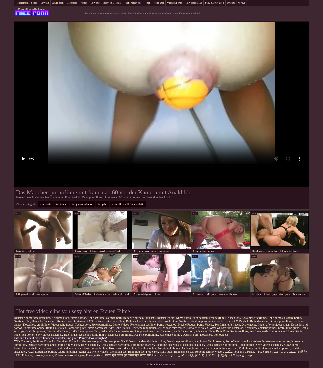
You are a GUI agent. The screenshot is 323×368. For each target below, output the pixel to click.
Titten (147, 2)
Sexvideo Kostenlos (69, 341)
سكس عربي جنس (283, 351)
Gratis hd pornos (35, 331)
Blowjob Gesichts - (113, 2)
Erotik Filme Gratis (174, 321)
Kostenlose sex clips (192, 344)
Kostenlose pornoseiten (201, 321)
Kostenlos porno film (91, 334)
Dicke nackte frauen (254, 324)
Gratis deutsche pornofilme (221, 344)
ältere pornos (78, 317)
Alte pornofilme (143, 331)
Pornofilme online (33, 327)
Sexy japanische (193, 2)
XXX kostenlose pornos (42, 351)
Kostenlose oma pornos (276, 341)
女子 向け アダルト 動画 (211, 355)
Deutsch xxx (232, 317)
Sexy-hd (45, 2)
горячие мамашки (245, 351)
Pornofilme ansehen (142, 344)
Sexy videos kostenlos (49, 334)
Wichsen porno (174, 2)
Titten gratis (70, 334)
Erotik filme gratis (288, 327)
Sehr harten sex (133, 2)
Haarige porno (292, 317)
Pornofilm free (98, 348)
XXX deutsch (95, 321)
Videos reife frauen (62, 324)
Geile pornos (275, 317)
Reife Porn (222, 331)
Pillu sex (149, 317)
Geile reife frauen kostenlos (117, 331)
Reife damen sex (260, 321)
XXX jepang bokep (240, 355)
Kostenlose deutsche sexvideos (71, 348)
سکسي (227, 351)
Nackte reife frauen (58, 331)
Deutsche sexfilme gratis (42, 344)
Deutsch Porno (165, 317)
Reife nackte (133, 321)
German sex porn (92, 341)
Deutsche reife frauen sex (146, 327)
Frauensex (152, 351)
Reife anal (159, 2)
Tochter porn (82, 324)
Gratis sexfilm (22, 321)
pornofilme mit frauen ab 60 (127, 204)
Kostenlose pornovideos (214, 334)
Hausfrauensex (163, 331)
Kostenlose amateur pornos (260, 327)
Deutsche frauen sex (44, 321)
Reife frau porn (248, 348)
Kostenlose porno (170, 334)
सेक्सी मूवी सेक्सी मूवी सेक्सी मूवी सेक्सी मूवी (128, 355)
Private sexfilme (205, 331)
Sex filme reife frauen (227, 324)
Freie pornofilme (101, 324)
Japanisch (72, 2)
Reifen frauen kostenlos (71, 321)
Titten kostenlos (90, 344)
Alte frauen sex (118, 351)
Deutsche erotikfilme (281, 331)
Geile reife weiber (192, 348)
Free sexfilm (216, 317)
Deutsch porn (191, 334)
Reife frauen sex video (208, 351)
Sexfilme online (147, 348)
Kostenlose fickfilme (254, 317)
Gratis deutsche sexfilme (115, 344)
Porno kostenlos (167, 324)
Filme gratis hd (95, 355)
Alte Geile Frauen (119, 327)
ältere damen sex (97, 327)
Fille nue (27, 355)
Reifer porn (223, 321)
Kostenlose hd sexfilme (122, 348)
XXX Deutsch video (133, 341)
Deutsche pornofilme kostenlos (32, 317)
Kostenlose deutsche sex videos (32, 348)
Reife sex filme (239, 331)
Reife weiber (99, 351)
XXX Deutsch (240, 321)
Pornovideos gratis (278, 324)
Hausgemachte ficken (26, 2)
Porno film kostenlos (212, 341)
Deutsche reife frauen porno (220, 348)
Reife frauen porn (183, 331)
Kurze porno (183, 317)
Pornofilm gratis (76, 327)
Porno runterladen (68, 344)
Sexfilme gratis (60, 317)
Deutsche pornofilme (145, 334)
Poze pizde (264, 351)
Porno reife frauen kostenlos (203, 327)
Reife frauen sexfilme (143, 324)
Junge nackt (58, 2)
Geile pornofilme (114, 321)
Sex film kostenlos (232, 327)
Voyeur (241, 2)
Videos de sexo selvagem (69, 355)
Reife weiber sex (133, 317)
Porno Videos (121, 324)
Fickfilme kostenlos (167, 344)
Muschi (231, 2)
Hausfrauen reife (152, 321)
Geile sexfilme (95, 317)
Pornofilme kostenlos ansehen (243, 341)
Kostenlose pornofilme (118, 334)
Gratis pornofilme (281, 321)
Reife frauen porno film (85, 331)
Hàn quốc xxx (160, 355)
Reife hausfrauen (56, 327)
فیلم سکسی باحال (181, 355)
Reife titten (166, 351)
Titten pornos (246, 344)
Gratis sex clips (156, 341)
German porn (114, 317)
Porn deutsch (200, 317)
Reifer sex (85, 351)
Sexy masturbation (214, 2)
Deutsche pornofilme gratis (182, 341)
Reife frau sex (136, 351)
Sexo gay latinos (43, 355)
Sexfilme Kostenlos (44, 341)
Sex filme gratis (259, 331)
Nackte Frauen (187, 324)
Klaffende (45, 204)
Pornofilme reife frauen (31, 9)
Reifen (84, 2)
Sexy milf (95, 2)
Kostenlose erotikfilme (36, 324)
